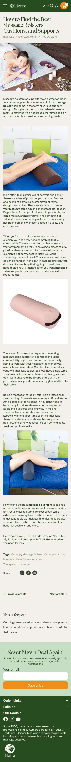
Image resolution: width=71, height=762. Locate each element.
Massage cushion (54, 554)
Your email (11, 669)
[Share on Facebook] (16, 573)
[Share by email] (34, 572)
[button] (45, 6)
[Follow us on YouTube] (18, 720)
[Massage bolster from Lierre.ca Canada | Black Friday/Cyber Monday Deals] (35, 462)
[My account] (56, 6)
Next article (57, 594)
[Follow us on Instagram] (12, 720)
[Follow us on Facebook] (5, 720)
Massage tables (32, 559)
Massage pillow (12, 559)
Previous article (16, 594)
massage (8, 36)
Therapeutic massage (16, 564)
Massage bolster (33, 554)
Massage (16, 554)
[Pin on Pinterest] (22, 572)
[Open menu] (5, 5)
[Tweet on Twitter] (28, 572)
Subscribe (35, 685)
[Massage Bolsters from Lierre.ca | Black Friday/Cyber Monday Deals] (35, 158)
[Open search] (52, 6)
